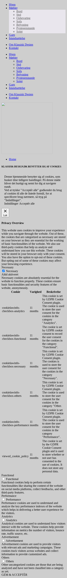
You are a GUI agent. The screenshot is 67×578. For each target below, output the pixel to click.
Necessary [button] (7, 267)
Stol (18, 14)
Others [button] (5, 557)
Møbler (13, 8)
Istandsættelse (17, 38)
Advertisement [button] (10, 537)
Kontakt (13, 48)
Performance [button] (8, 495)
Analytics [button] (7, 516)
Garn (12, 34)
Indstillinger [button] (11, 203)
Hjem (12, 4)
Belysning (22, 24)
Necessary (12, 271)
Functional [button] (7, 475)
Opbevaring (23, 18)
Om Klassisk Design (21, 44)
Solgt (19, 31)
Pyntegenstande (25, 28)
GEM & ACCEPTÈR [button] (14, 574)
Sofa (19, 21)
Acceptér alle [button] (27, 203)
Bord (19, 11)
